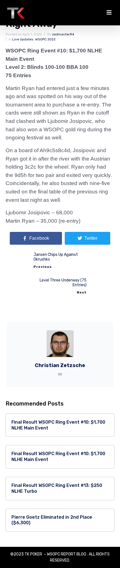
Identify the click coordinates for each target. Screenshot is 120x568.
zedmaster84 (63, 34)
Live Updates (22, 39)
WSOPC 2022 (45, 39)
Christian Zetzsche (60, 365)
